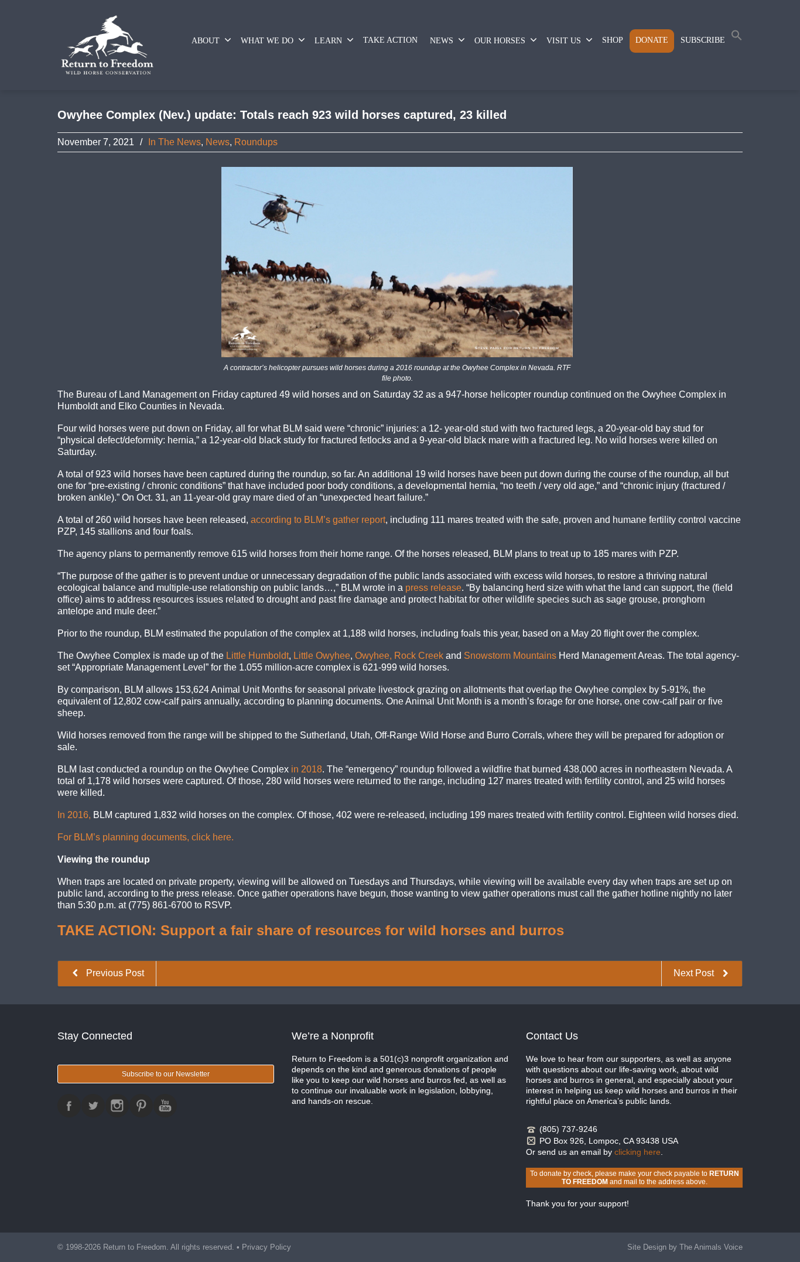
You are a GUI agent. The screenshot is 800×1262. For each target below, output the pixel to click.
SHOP (612, 40)
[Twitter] (93, 1105)
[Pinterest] (141, 1105)
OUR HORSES (499, 40)
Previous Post (114, 973)
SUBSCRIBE (703, 40)
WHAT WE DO (267, 40)
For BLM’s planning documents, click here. (145, 837)
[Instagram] (117, 1105)
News (218, 142)
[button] (737, 38)
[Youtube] (165, 1105)
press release (433, 588)
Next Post (694, 973)
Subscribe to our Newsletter (166, 1074)
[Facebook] (69, 1105)
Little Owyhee (321, 656)
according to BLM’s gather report (318, 520)
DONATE (651, 40)
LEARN (328, 40)
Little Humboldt (257, 656)
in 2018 (306, 769)
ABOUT (206, 40)
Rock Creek (418, 656)
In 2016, (74, 815)
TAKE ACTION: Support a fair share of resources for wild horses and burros (310, 930)
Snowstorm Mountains (510, 656)
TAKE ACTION (390, 40)
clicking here (637, 1152)
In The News (174, 142)
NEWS (441, 40)
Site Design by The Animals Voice (685, 1247)
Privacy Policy (266, 1247)
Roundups (256, 142)
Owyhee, (373, 656)
